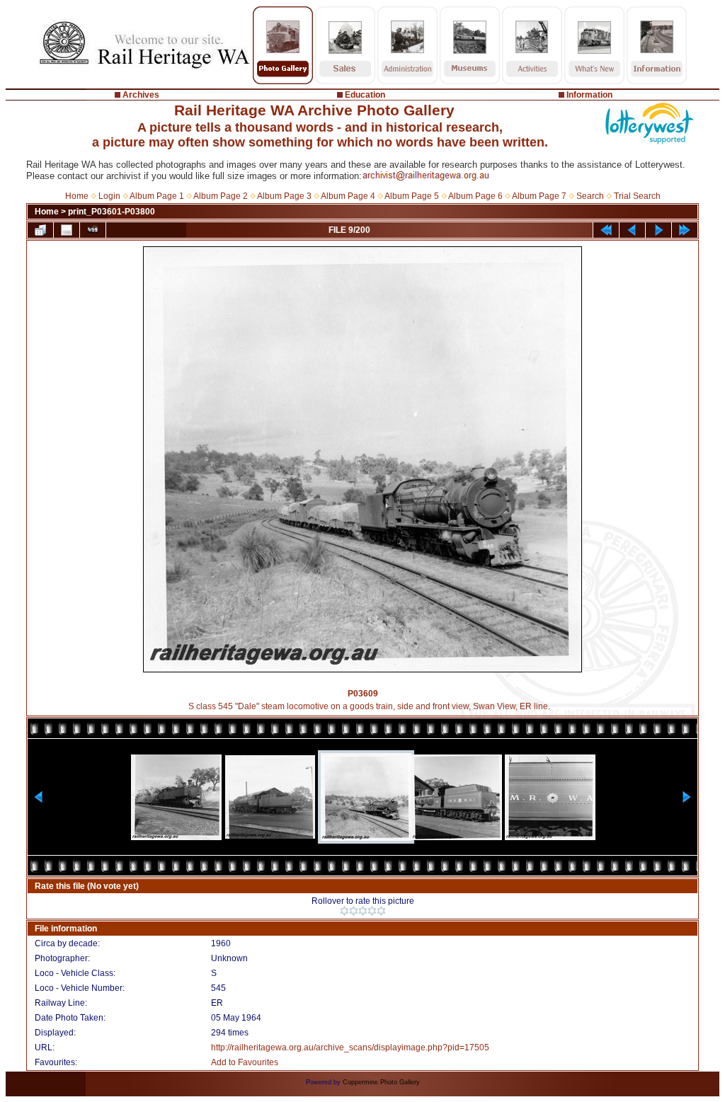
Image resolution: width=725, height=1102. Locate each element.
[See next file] (658, 230)
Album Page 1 (157, 196)
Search (590, 196)
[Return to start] (606, 230)
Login (109, 196)
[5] (381, 911)
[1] (344, 911)
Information (589, 95)
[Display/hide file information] (66, 230)
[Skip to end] (684, 230)
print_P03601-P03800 (111, 212)
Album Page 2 (220, 196)
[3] (362, 911)
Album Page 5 (411, 196)
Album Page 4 (348, 196)
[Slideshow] (92, 230)
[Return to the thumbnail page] (40, 230)
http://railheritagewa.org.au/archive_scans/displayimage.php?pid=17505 (350, 1047)
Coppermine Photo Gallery (381, 1082)
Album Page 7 (539, 196)
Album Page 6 (475, 196)
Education (365, 95)
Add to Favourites (244, 1062)
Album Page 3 (284, 196)
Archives (140, 95)
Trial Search (637, 196)
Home (77, 196)
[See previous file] (632, 230)
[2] (353, 911)
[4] (372, 911)
